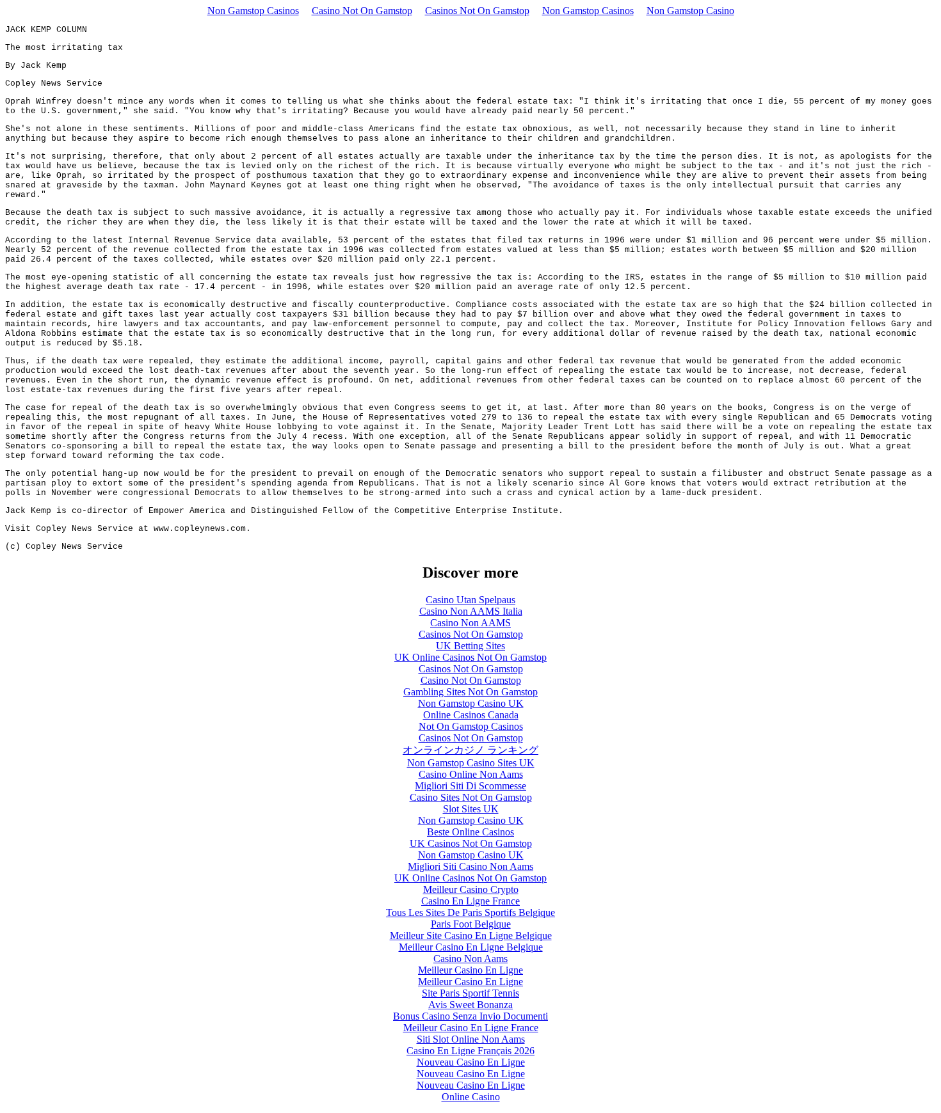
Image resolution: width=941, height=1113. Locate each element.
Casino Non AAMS (470, 622)
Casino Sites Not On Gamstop (471, 797)
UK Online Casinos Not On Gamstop (470, 657)
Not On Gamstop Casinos (471, 726)
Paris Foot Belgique (471, 924)
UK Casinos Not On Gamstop (471, 843)
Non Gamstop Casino (690, 10)
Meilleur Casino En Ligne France (470, 1027)
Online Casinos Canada (471, 714)
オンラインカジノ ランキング (470, 750)
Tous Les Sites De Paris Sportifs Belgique (470, 912)
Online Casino (471, 1096)
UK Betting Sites (470, 645)
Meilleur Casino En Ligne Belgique (471, 947)
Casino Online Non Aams (471, 774)
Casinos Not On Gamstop (477, 10)
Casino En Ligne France (470, 901)
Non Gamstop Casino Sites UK (471, 762)
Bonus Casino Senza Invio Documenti (470, 1016)
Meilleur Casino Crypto (471, 889)
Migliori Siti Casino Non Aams (470, 866)
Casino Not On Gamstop (362, 10)
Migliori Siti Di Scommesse (470, 785)
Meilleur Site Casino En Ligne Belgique (471, 935)
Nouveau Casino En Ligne (471, 1062)
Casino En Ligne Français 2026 (470, 1050)
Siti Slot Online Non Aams (471, 1039)
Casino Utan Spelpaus (470, 599)
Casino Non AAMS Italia (470, 611)
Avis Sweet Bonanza (470, 1004)
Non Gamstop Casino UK (471, 703)
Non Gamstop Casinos (253, 10)
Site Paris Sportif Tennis (470, 993)
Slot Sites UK (471, 808)
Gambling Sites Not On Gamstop (470, 691)
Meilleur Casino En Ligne (470, 970)
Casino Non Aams (470, 958)
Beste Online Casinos (470, 831)
